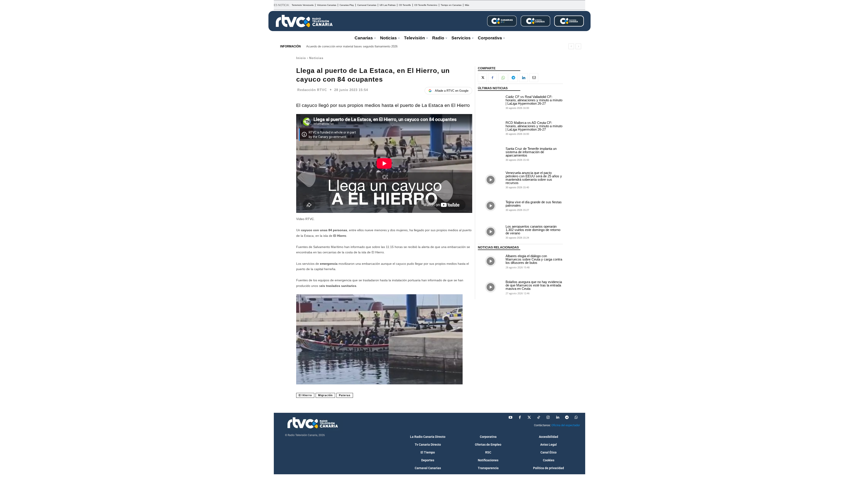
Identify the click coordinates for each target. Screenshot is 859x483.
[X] (482, 77)
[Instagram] (548, 417)
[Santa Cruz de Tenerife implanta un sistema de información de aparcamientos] (490, 154)
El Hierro (305, 395)
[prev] (571, 46)
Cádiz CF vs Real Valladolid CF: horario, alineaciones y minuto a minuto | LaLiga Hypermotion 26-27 (534, 100)
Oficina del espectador (565, 425)
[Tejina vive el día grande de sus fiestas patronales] (490, 206)
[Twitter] (529, 417)
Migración (325, 395)
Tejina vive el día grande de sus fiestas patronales (534, 203)
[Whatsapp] (576, 417)
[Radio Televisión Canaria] (304, 21)
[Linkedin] (523, 77)
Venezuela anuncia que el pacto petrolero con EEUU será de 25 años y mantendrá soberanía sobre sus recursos (534, 178)
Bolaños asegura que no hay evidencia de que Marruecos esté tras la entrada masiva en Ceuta (534, 285)
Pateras (345, 395)
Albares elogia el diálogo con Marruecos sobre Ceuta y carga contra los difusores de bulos (534, 259)
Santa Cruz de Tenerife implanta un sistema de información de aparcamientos (531, 152)
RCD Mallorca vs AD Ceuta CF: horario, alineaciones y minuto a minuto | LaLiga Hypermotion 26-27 (534, 126)
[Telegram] (513, 77)
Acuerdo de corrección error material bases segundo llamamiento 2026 (352, 46)
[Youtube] (510, 417)
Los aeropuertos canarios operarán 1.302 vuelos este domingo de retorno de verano (533, 230)
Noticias (316, 58)
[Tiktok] (538, 417)
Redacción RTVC (312, 89)
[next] (578, 46)
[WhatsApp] (502, 77)
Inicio (301, 58)
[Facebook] (492, 77)
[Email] (533, 77)
